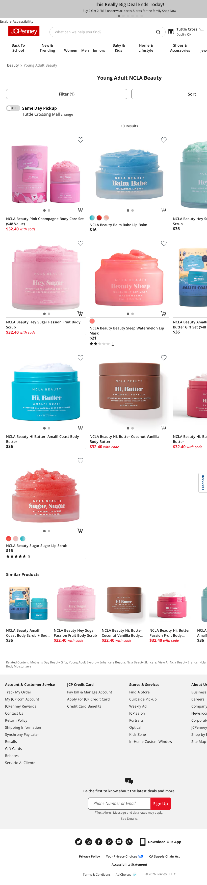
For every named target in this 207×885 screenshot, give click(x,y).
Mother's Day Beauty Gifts (48, 662)
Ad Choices (123, 874)
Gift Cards (13, 748)
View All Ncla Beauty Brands (178, 662)
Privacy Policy (89, 856)
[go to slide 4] (132, 16)
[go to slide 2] (123, 16)
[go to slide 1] (119, 16)
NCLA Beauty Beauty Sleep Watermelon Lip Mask (127, 330)
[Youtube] (120, 841)
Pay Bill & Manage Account (89, 692)
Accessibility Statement (129, 864)
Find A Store (139, 692)
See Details (129, 818)
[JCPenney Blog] (130, 841)
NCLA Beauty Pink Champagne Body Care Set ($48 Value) (45, 221)
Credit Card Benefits (84, 706)
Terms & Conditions (97, 874)
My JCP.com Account (22, 699)
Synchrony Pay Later (22, 734)
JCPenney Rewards (20, 706)
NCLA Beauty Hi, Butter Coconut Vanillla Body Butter (124, 439)
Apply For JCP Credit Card (88, 699)
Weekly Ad (138, 706)
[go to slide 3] (128, 16)
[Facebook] (99, 841)
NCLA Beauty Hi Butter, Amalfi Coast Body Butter (42, 439)
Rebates (12, 755)
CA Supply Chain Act (164, 856)
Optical (135, 727)
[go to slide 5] (137, 16)
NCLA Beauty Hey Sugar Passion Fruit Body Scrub (43, 324)
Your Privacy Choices (121, 856)
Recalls (11, 741)
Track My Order (18, 692)
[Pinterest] (110, 841)
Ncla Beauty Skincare (142, 662)
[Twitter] (79, 841)
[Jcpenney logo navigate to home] (24, 31)
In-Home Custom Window (150, 741)
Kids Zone (137, 734)
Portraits (136, 720)
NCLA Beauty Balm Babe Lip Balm (118, 224)
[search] (160, 32)
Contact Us (14, 713)
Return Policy (16, 720)
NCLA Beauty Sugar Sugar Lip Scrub (36, 545)
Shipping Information (23, 727)
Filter (66, 94)
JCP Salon (137, 713)
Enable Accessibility (16, 21)
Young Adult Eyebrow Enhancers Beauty (97, 662)
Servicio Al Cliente (20, 762)
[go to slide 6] (141, 16)
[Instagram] (89, 841)
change (67, 114)
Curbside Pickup (143, 699)
